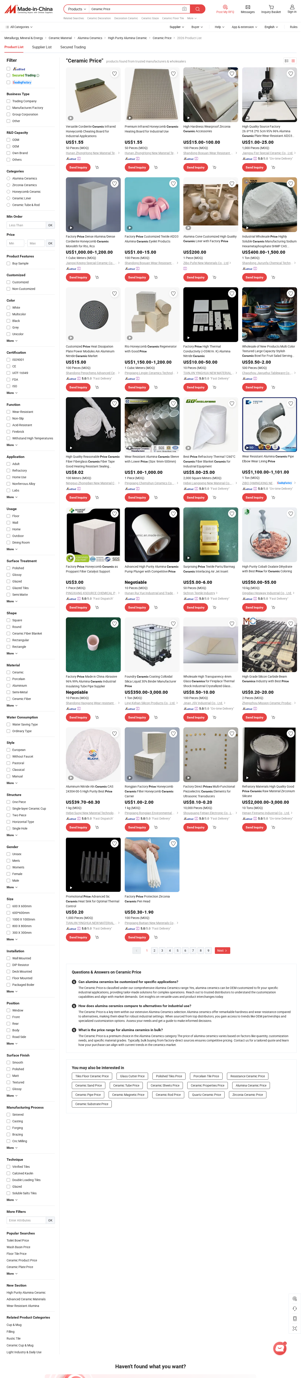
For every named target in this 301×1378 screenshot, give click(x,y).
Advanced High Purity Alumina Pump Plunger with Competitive (151, 568)
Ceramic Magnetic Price (128, 1095)
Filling (11, 1331)
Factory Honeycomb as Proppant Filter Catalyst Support (92, 568)
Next (220, 950)
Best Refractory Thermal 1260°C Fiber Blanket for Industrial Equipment (209, 461)
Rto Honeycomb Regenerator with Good (151, 348)
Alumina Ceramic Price (251, 1085)
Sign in (292, 11)
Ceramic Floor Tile (173, 18)
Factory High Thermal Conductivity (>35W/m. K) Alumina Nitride (206, 351)
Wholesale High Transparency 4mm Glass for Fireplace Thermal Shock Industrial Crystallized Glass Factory (208, 681)
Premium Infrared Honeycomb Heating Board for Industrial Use (151, 128)
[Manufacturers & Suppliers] (28, 9)
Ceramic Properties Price (207, 1085)
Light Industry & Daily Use (24, 1352)
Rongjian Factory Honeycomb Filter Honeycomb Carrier (149, 791)
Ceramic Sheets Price (165, 1085)
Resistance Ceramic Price (247, 1076)
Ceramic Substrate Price (91, 1104)
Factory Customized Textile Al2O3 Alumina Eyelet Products (151, 238)
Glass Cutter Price (132, 1076)
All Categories (19, 27)
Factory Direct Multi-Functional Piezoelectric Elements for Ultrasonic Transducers (209, 791)
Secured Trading (73, 47)
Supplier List (42, 47)
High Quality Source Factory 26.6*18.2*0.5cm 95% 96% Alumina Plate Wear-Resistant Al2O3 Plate (267, 131)
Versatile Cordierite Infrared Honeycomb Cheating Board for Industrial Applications (91, 131)
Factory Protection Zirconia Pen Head (147, 898)
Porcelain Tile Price (206, 1076)
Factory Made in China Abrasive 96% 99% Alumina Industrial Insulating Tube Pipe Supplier (91, 681)
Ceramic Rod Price (168, 1095)
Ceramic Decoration (99, 18)
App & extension (243, 27)
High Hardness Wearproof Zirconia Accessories (206, 128)
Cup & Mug (14, 1325)
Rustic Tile (13, 1338)
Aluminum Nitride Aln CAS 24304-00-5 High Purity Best (89, 788)
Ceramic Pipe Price (88, 1095)
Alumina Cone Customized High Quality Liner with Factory (210, 238)
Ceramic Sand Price (88, 1085)
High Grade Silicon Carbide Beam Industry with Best (265, 678)
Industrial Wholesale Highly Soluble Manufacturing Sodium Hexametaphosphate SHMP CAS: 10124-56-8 (269, 241)
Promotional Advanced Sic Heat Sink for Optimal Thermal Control (92, 901)
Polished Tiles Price (169, 1076)
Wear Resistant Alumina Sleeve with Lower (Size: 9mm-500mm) (152, 458)
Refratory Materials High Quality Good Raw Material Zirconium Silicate (268, 791)
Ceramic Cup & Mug (20, 1345)
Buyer (195, 27)
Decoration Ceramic (126, 18)
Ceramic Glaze (150, 18)
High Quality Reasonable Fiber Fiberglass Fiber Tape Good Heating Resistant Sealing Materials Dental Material (93, 461)
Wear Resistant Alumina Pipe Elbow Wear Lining (268, 458)
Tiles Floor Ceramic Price (92, 1076)
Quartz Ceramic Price (206, 1095)
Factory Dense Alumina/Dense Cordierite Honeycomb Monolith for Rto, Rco (90, 241)
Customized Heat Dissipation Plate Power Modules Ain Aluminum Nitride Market (90, 351)
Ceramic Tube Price (126, 1085)
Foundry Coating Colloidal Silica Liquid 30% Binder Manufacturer (150, 681)
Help (218, 27)
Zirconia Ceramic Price (247, 1095)
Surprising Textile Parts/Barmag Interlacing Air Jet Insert (209, 568)
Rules (293, 27)
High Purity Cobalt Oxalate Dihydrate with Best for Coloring (267, 568)
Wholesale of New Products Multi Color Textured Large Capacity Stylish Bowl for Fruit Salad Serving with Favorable (268, 351)
